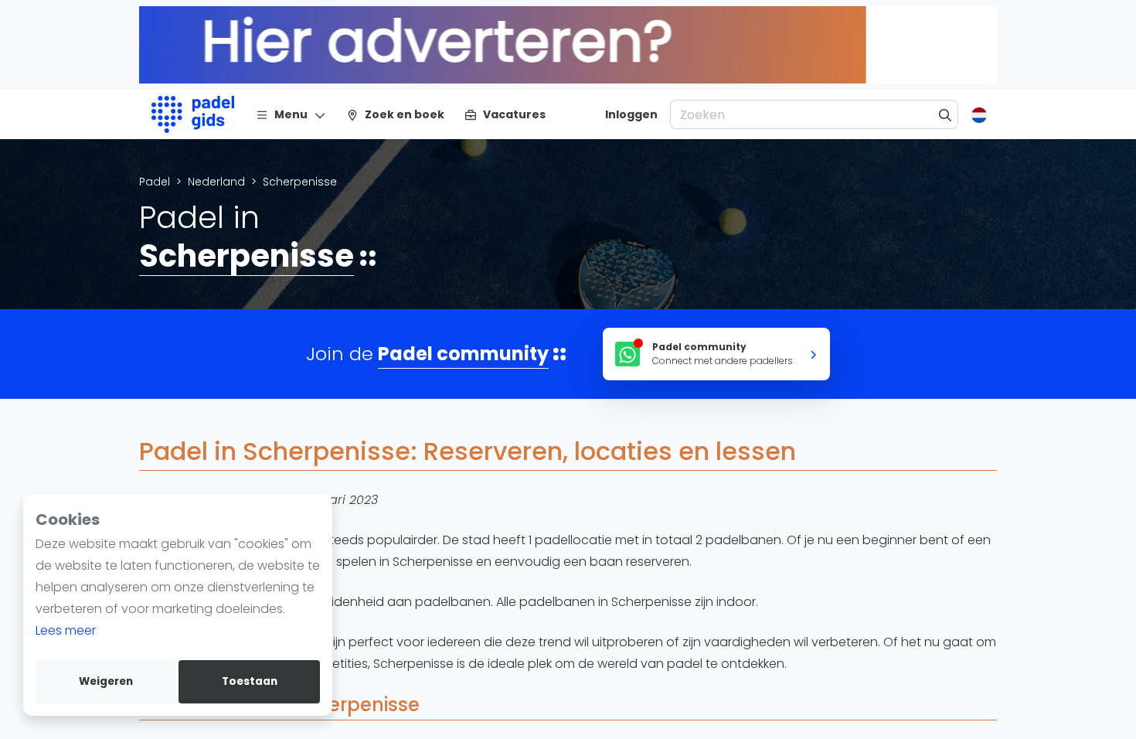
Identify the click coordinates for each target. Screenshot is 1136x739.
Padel (154, 181)
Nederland (216, 181)
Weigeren (106, 681)
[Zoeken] (945, 114)
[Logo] (193, 114)
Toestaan (249, 681)
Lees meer (66, 630)
